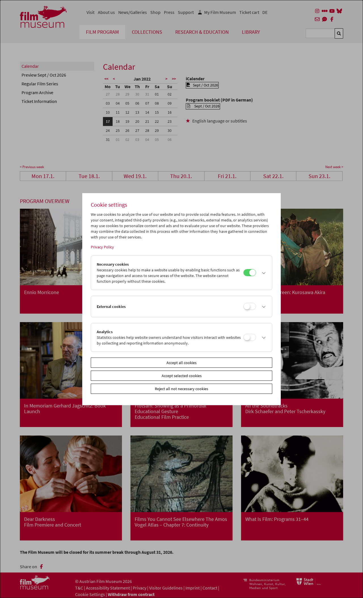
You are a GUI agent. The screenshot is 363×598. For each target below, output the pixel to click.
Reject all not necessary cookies (181, 388)
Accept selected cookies (182, 375)
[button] (262, 273)
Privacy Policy (102, 247)
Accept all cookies (181, 362)
